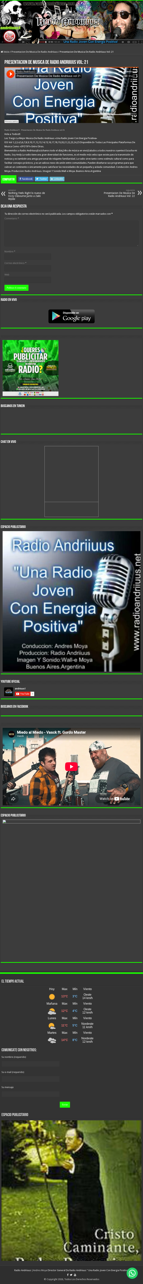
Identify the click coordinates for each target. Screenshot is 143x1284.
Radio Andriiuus (22, 1270)
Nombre (9, 251)
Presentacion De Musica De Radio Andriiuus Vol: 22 (119, 193)
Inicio (6, 51)
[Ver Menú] (4, 10)
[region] (71, 601)
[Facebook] (68, 1275)
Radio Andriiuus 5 (12, 130)
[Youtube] (75, 1275)
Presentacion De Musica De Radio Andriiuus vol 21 (43, 130)
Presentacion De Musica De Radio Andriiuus (35, 51)
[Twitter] (71, 1275)
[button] (132, 1273)
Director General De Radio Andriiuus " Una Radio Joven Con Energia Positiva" (88, 1270)
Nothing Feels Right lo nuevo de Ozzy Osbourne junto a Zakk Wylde (26, 194)
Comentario (11, 218)
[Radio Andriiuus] (71, 22)
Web (6, 274)
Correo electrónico (15, 263)
